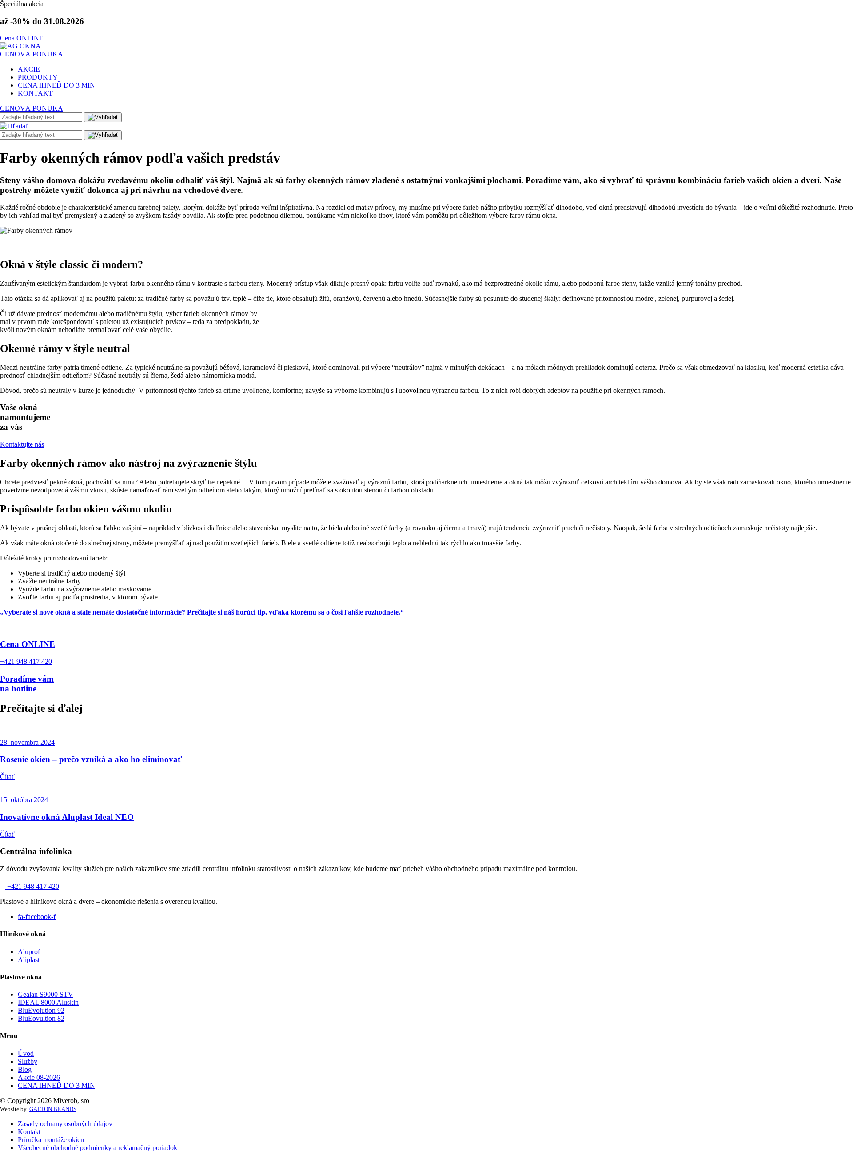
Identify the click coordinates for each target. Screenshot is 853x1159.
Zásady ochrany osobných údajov (65, 1123)
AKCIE (29, 69)
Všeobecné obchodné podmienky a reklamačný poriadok (97, 1147)
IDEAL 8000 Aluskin (48, 1002)
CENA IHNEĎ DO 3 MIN (56, 85)
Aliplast (29, 959)
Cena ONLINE (22, 38)
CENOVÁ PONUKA (31, 54)
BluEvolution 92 (41, 1010)
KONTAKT (35, 93)
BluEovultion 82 (41, 1018)
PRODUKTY (38, 77)
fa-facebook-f (37, 916)
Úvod (26, 1053)
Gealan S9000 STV (45, 994)
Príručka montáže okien (51, 1139)
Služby (27, 1061)
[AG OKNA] (20, 46)
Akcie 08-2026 (39, 1077)
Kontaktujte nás (22, 444)
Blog (25, 1069)
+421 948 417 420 (32, 886)
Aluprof (29, 951)
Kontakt (29, 1131)
